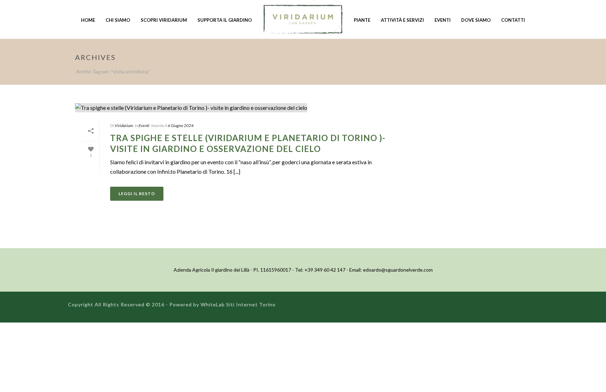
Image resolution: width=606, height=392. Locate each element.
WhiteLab (213, 304)
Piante (362, 20)
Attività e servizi (402, 20)
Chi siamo (118, 20)
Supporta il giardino (224, 20)
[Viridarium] (303, 19)
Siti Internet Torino (251, 304)
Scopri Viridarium (164, 20)
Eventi (443, 20)
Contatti (513, 20)
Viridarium (124, 125)
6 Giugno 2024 (181, 125)
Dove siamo (476, 20)
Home (88, 20)
